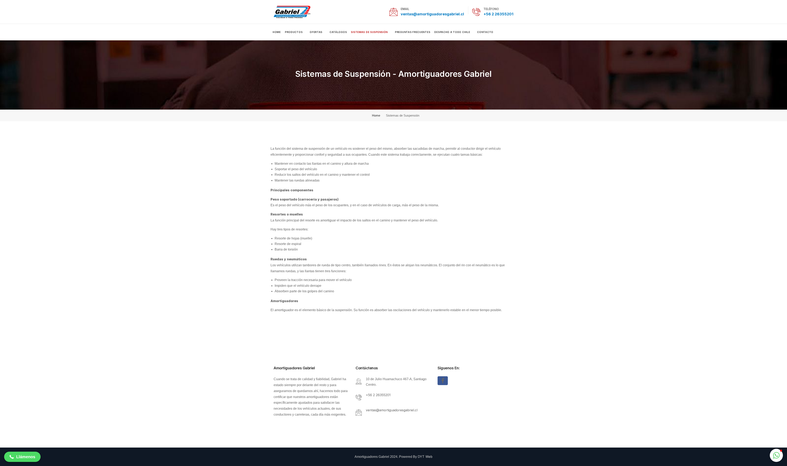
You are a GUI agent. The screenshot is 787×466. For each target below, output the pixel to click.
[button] (22, 457)
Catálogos (338, 32)
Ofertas (316, 32)
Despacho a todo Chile (452, 32)
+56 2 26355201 (498, 14)
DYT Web (425, 457)
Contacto (485, 32)
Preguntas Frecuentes (412, 32)
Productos (294, 32)
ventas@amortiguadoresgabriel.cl (432, 14)
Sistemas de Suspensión (369, 32)
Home (277, 32)
